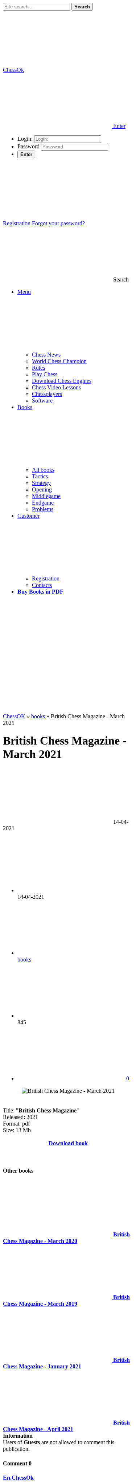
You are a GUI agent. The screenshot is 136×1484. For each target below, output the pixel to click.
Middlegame (46, 496)
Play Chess (44, 374)
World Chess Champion (59, 361)
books (24, 959)
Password (28, 146)
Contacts (42, 585)
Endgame (43, 503)
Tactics (40, 476)
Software (42, 400)
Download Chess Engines (61, 381)
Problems (42, 509)
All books (43, 470)
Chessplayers (47, 394)
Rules (38, 368)
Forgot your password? (58, 223)
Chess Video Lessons (56, 387)
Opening (42, 489)
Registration (16, 223)
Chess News (46, 354)
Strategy (41, 483)
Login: (25, 139)
